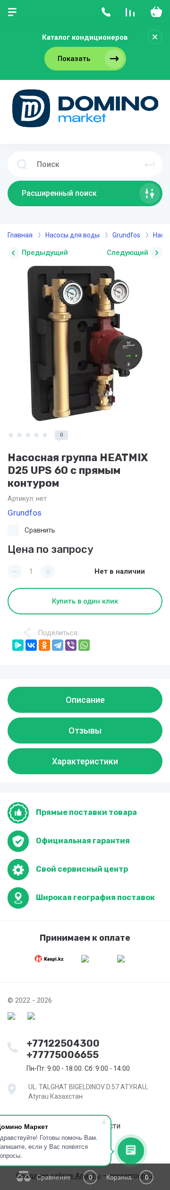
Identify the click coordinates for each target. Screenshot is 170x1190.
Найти (149, 164)
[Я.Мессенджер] (18, 645)
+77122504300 (63, 1043)
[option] (85, 343)
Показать (74, 58)
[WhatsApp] (84, 645)
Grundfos (25, 512)
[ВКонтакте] (31, 645)
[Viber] (70, 645)
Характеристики (85, 761)
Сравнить (40, 530)
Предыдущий (45, 252)
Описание (85, 700)
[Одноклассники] (44, 645)
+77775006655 (62, 1054)
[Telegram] (57, 645)
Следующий (127, 252)
